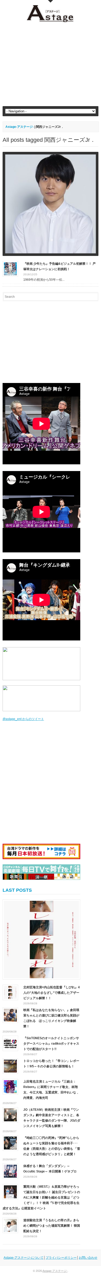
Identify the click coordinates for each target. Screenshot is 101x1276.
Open (50, 1)
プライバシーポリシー (61, 1257)
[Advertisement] (51, 65)
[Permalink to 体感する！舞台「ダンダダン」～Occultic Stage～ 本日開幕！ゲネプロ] (10, 1171)
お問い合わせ (88, 1257)
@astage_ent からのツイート (23, 719)
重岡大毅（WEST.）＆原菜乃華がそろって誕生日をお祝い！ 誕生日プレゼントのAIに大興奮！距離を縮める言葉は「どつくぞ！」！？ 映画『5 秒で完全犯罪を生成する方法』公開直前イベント (41, 1197)
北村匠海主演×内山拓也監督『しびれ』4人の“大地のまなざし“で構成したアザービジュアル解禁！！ (51, 992)
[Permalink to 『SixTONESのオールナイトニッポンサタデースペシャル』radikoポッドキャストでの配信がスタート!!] (10, 1043)
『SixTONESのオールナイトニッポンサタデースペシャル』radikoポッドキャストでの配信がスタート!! (51, 1043)
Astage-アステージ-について (24, 1257)
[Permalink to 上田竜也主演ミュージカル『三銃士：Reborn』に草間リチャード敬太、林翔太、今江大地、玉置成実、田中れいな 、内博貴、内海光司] (10, 1086)
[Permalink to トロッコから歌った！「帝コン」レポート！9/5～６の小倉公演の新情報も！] (10, 1066)
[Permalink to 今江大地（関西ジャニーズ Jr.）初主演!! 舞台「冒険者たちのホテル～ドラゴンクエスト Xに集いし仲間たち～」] (50, 203)
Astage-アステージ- (19, 127)
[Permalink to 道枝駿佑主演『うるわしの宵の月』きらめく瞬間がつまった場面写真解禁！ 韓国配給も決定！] (10, 1225)
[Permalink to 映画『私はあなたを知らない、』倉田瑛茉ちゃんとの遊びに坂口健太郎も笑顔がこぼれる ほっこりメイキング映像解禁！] (10, 1015)
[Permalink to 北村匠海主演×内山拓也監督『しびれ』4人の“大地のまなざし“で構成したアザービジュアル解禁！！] (41, 939)
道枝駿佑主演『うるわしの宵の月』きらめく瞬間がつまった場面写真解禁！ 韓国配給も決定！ (51, 1225)
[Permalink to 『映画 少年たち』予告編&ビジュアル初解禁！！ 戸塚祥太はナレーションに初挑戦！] (10, 268)
